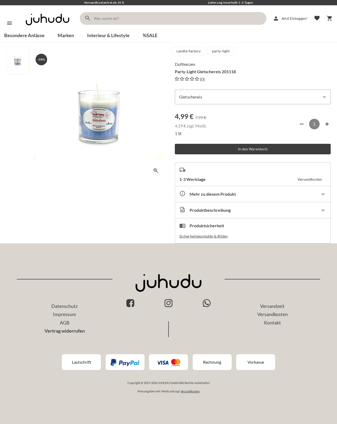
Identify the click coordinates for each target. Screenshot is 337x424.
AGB (65, 323)
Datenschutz (64, 306)
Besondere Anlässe (24, 35)
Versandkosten (272, 314)
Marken (66, 35)
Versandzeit (272, 306)
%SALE (150, 35)
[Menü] (9, 23)
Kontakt (272, 323)
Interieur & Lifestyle (108, 35)
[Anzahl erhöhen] (327, 124)
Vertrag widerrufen (64, 331)
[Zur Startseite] (47, 29)
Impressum (64, 314)
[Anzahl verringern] (301, 124)
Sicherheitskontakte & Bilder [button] (203, 236)
